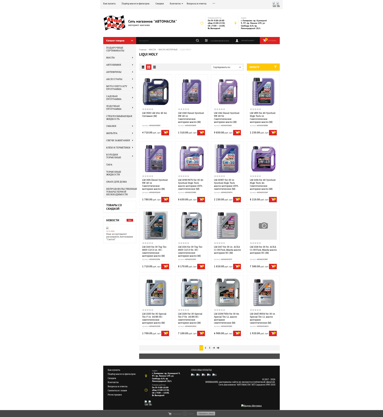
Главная (142, 50)
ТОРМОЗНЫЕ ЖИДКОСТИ (113, 173)
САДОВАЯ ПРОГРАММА (113, 97)
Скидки (159, 3)
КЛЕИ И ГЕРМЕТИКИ (118, 147)
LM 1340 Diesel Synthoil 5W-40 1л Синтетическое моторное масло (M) (191, 117)
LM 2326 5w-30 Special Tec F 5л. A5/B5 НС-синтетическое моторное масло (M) (190, 318)
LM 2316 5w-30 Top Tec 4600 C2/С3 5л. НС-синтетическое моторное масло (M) (190, 251)
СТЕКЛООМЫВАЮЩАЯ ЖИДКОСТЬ (119, 117)
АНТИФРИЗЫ (113, 71)
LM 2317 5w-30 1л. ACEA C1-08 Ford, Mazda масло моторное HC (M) (227, 249)
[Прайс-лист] (154, 67)
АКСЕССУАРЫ (114, 79)
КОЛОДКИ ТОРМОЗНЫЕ (113, 156)
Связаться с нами (117, 390)
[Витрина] (148, 67)
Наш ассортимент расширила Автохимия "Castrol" (119, 236)
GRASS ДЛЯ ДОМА (116, 181)
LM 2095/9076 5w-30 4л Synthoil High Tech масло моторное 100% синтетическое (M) (190, 184)
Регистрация (115, 394)
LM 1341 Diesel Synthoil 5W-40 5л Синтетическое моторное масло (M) (226, 117)
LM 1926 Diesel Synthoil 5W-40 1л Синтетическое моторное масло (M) (155, 184)
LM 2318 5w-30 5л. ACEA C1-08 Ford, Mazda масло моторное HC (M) (263, 249)
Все (129, 220)
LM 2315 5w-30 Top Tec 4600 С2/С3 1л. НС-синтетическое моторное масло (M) (154, 251)
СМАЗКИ (111, 125)
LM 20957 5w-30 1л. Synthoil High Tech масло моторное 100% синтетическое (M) (226, 184)
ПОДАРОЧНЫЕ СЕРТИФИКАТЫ (115, 49)
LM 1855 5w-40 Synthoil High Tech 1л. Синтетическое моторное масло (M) (262, 117)
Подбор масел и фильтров (135, 3)
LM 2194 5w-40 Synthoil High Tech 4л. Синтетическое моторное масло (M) (263, 184)
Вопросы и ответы (196, 3)
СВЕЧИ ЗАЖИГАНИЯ (118, 140)
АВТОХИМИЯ (113, 64)
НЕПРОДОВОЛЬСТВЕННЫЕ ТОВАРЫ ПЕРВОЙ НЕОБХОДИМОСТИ (121, 191)
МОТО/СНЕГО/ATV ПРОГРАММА (116, 87)
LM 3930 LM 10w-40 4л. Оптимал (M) (154, 114)
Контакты (175, 3)
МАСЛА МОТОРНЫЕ (168, 50)
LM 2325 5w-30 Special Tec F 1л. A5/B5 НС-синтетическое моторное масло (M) (154, 318)
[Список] (143, 67)
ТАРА (109, 164)
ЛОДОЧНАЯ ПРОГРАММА (113, 107)
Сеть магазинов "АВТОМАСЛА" (152, 21)
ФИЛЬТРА (111, 133)
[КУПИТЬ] (165, 132)
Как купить (109, 3)
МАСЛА (110, 57)
